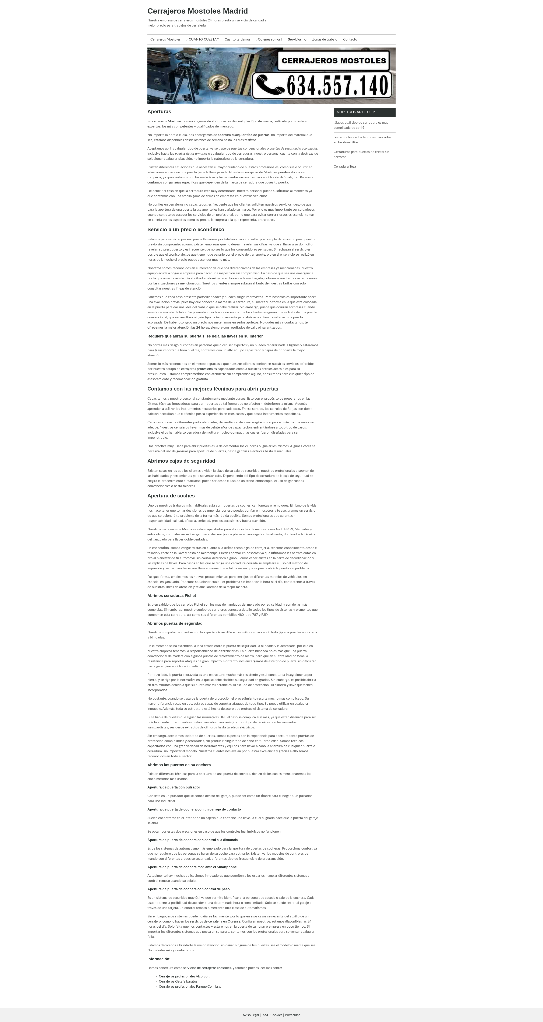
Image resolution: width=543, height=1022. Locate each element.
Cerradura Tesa (345, 166)
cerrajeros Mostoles (167, 121)
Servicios (295, 39)
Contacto (350, 39)
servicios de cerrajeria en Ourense (215, 921)
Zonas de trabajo (324, 39)
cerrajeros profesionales (199, 369)
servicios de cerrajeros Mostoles (207, 968)
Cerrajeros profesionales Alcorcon (184, 976)
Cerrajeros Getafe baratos (178, 981)
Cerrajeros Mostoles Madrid (197, 11)
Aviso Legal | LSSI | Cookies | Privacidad (272, 1015)
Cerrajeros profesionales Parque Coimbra (189, 986)
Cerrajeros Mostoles (165, 39)
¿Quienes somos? (269, 39)
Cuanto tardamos (238, 39)
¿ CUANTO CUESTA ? (202, 39)
